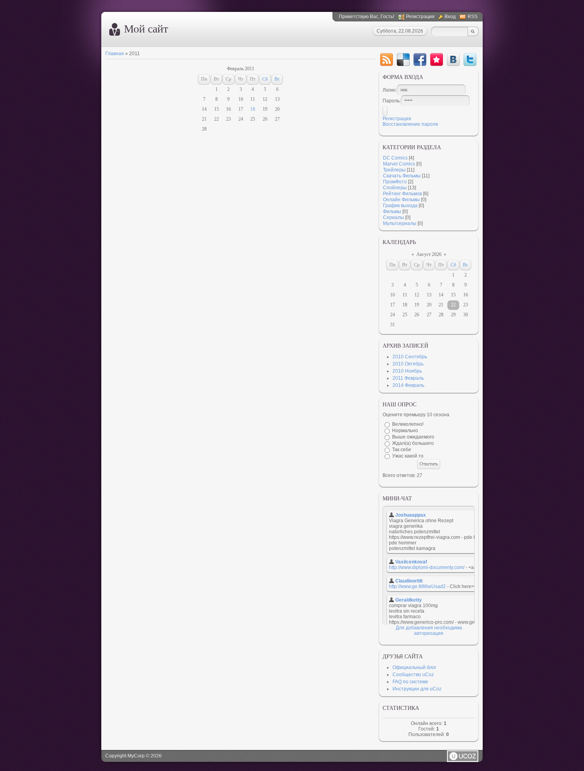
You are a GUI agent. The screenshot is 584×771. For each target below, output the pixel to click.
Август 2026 (428, 254)
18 (252, 109)
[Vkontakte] (453, 59)
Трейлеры (394, 170)
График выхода (400, 205)
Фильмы (392, 211)
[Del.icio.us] (403, 59)
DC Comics (395, 158)
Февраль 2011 (240, 68)
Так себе (401, 449)
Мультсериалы (399, 223)
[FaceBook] (420, 59)
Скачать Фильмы (402, 176)
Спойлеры (395, 187)
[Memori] (436, 59)
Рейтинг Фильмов (402, 193)
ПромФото (395, 182)
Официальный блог (414, 667)
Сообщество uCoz (413, 674)
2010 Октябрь (408, 364)
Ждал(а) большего (413, 443)
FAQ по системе (410, 681)
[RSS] (386, 59)
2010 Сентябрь (410, 357)
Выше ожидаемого (413, 437)
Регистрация (420, 16)
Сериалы (393, 217)
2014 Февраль (408, 385)
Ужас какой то (407, 456)
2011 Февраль (408, 378)
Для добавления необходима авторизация (429, 630)
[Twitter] (470, 59)
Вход (450, 16)
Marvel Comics (399, 164)
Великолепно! (407, 424)
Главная (114, 53)
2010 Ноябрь (407, 371)
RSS (473, 16)
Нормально (405, 430)
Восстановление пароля (410, 124)
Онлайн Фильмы (401, 199)
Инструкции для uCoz (417, 689)
